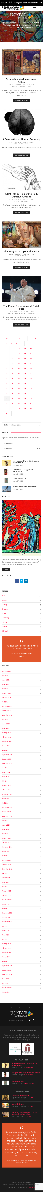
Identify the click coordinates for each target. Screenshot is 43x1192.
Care (26, 256)
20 (25, 353)
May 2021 (5, 926)
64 (19, 398)
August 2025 (6, 746)
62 (6, 398)
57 (6, 393)
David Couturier (15, 312)
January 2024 (6, 785)
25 (25, 358)
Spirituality (25, 201)
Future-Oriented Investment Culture (22, 80)
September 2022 (7, 860)
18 (12, 353)
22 (6, 358)
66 (31, 398)
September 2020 (7, 966)
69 (19, 403)
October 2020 (6, 970)
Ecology (29, 86)
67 (6, 403)
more (6, 569)
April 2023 (5, 856)
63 (12, 398)
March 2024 (6, 772)
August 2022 (6, 904)
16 (31, 348)
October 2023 (6, 812)
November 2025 (7, 715)
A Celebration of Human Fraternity (21, 139)
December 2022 (7, 900)
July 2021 (5, 939)
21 (31, 353)
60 (25, 393)
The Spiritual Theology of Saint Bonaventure (26, 1073)
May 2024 (5, 768)
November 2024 (7, 763)
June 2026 (5, 684)
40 (25, 373)
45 (25, 378)
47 (6, 383)
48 (12, 383)
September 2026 (7, 671)
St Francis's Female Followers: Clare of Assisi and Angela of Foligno (24, 1113)
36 (31, 368)
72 (6, 408)
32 (6, 368)
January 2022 (6, 891)
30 (25, 363)
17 (6, 353)
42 (6, 378)
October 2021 (6, 917)
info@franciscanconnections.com (28, 3)
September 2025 (7, 706)
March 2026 (6, 680)
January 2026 (6, 693)
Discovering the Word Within (21, 1095)
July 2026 (5, 689)
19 (19, 353)
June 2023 (5, 829)
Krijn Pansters (15, 85)
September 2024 (7, 755)
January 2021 (6, 944)
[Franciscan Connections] (13, 7)
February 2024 (6, 790)
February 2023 (6, 843)
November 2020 (7, 974)
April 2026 (5, 702)
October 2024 (6, 759)
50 (25, 383)
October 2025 (6, 711)
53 (12, 388)
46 (31, 378)
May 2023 (5, 821)
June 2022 (5, 882)
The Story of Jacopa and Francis (21, 251)
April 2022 (5, 908)
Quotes (21, 656)
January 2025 (6, 733)
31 (31, 363)
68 (12, 403)
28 (12, 363)
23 (12, 358)
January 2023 (6, 838)
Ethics (4, 613)
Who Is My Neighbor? (18, 1104)
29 (19, 363)
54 (19, 388)
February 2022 (6, 895)
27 (6, 363)
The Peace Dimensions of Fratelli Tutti (21, 307)
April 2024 (5, 803)
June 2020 (5, 979)
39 (19, 373)
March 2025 (6, 724)
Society (17, 144)
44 (19, 378)
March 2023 (6, 825)
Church (14, 86)
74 (19, 408)
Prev (7, 338)
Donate (4, 3)
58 (12, 393)
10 (27, 343)
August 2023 (6, 851)
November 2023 (7, 816)
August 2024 (6, 799)
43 (12, 378)
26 (31, 358)
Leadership (25, 144)
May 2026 (5, 675)
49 (19, 383)
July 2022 (5, 886)
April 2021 (5, 961)
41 (31, 373)
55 (25, 388)
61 (31, 393)
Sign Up (10, 3)
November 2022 (7, 869)
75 (25, 408)
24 (19, 358)
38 (12, 373)
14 (19, 348)
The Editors (30, 1098)
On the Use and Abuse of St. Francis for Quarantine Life (25, 1064)
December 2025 (7, 741)
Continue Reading (21, 100)
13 (12, 348)
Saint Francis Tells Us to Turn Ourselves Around (21, 195)
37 (6, 373)
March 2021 (6, 930)
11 (34, 343)
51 (31, 383)
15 (25, 348)
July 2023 (5, 834)
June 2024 (5, 777)
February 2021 (6, 948)
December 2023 (7, 847)
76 (31, 408)
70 (25, 403)
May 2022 (5, 873)
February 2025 (6, 737)
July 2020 (5, 983)
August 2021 (6, 957)
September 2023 (7, 807)
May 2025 (5, 719)
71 (31, 403)
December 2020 (7, 988)
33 (12, 368)
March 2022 (6, 878)
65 (25, 398)
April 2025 (5, 750)
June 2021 (5, 935)
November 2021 (7, 922)
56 (31, 388)
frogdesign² (31, 1187)
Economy (21, 86)
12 (6, 348)
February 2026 (6, 697)
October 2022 (6, 864)
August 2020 (6, 992)
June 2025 (5, 728)
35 (25, 368)
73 (12, 408)
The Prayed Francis (18, 1081)
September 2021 (7, 913)
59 (19, 393)
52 (6, 388)
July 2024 (5, 781)
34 (19, 368)
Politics (10, 313)
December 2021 (7, 952)
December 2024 (7, 794)
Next (7, 413)
